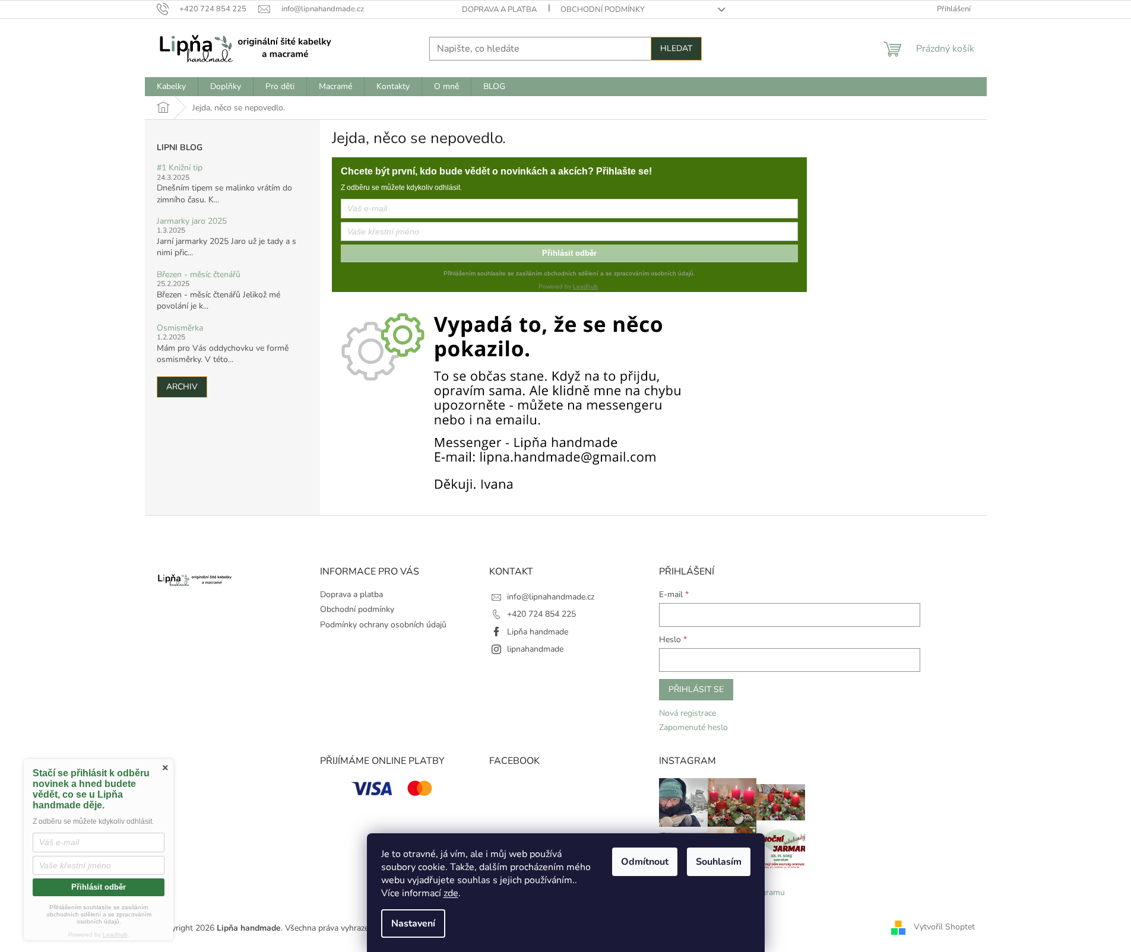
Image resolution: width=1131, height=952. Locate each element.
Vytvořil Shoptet (944, 927)
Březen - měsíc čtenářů (198, 274)
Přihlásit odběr (569, 253)
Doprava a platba (499, 9)
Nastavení (413, 923)
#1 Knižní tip (179, 167)
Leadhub (585, 286)
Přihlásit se (696, 689)
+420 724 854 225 (541, 614)
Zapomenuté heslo (693, 727)
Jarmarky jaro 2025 (192, 221)
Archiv (182, 386)
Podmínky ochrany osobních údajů (383, 624)
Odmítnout (645, 861)
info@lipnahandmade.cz (550, 596)
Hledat (676, 48)
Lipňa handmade (537, 631)
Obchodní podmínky (602, 9)
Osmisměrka (180, 327)
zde (450, 893)
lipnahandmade (535, 649)
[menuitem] (171, 86)
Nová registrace (687, 713)
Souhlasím (719, 861)
